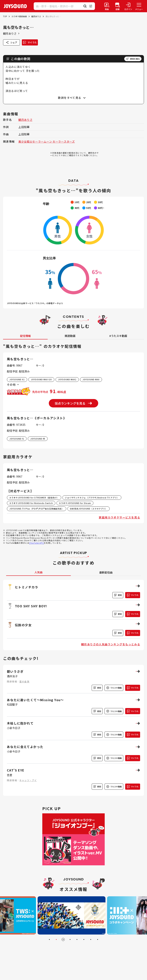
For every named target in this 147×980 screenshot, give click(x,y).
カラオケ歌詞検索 (19, 16)
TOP (5, 16)
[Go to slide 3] (63, 939)
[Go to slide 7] (90, 939)
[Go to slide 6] (83, 939)
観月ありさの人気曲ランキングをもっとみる (110, 644)
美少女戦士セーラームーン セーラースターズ (46, 141)
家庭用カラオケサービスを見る (119, 517)
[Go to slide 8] (97, 939)
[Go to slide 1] (49, 939)
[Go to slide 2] (56, 939)
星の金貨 (24, 681)
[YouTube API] (36, 542)
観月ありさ (36, 16)
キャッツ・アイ (28, 780)
